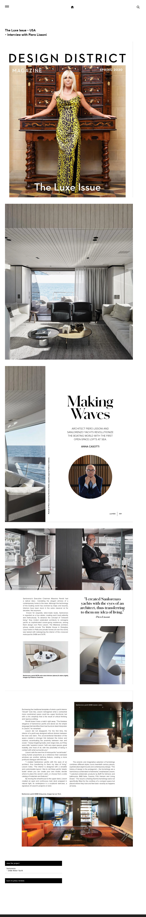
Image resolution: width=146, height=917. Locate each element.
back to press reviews (15, 880)
